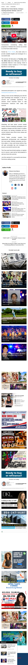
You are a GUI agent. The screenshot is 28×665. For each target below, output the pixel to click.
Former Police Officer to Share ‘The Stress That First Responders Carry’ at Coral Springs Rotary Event (19, 210)
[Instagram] (22, 185)
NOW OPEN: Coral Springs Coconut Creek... (11, 646)
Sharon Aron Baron (8, 12)
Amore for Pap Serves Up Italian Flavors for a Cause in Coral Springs (18, 215)
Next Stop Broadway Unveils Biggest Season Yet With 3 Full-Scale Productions (18, 204)
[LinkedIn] (15, 188)
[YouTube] (12, 188)
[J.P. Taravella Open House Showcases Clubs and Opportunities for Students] (14, 279)
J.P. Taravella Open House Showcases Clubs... (11, 653)
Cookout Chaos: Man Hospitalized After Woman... (11, 660)
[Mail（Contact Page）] (12, 185)
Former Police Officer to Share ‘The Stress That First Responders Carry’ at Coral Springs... (14, 355)
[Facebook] (18, 185)
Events (9, 2)
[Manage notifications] (4, 661)
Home (2, 2)
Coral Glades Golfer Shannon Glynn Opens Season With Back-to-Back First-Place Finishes (14, 319)
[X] (15, 185)
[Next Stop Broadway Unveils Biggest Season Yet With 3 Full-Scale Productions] (14, 334)
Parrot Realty (11, 52)
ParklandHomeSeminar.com (8, 92)
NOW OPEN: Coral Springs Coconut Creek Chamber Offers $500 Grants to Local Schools (19, 198)
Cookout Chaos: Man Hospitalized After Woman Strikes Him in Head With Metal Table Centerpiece (13, 301)
